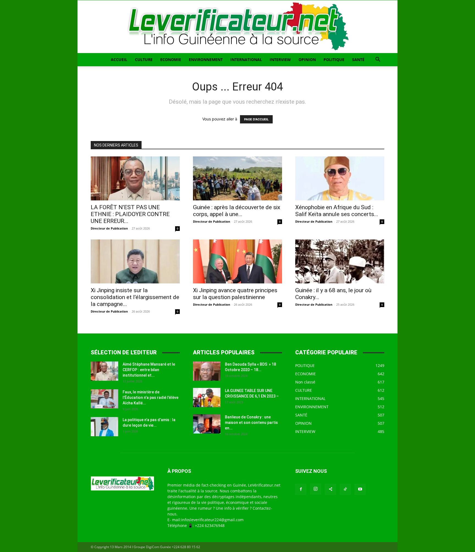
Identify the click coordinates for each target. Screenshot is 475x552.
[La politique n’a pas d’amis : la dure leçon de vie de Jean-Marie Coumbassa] (104, 426)
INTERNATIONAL (246, 59)
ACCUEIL (119, 59)
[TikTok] (345, 489)
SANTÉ (358, 59)
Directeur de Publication (109, 228)
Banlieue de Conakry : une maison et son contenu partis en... (251, 422)
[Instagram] (315, 489)
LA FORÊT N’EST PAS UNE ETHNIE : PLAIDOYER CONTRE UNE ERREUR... (130, 214)
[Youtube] (360, 489)
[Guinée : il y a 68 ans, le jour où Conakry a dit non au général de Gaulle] (339, 261)
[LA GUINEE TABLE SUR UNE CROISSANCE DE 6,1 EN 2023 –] (206, 397)
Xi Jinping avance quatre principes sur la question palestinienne (235, 293)
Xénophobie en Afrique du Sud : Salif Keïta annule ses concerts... (336, 210)
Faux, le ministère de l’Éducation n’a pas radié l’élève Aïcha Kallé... (150, 397)
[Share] (330, 489)
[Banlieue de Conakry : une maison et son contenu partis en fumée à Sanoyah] (206, 424)
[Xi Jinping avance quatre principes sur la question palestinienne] (237, 261)
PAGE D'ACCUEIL (256, 119)
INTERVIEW (280, 59)
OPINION (307, 59)
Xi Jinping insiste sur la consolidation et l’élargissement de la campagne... (135, 297)
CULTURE (144, 59)
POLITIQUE (334, 59)
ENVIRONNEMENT (206, 59)
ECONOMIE (170, 59)
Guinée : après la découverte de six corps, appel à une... (236, 210)
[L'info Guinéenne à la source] (237, 26)
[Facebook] (300, 489)
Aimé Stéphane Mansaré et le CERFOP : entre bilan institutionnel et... (149, 369)
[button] (377, 60)
